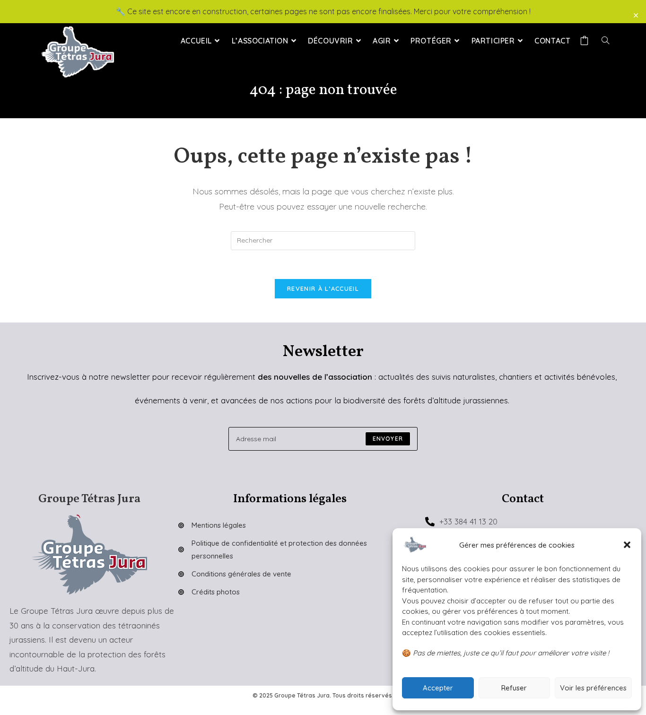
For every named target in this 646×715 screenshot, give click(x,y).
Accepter (438, 687)
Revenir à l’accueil (323, 288)
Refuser (514, 687)
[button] (627, 544)
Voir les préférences (593, 687)
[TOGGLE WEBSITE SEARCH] (605, 40)
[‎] (586, 40)
